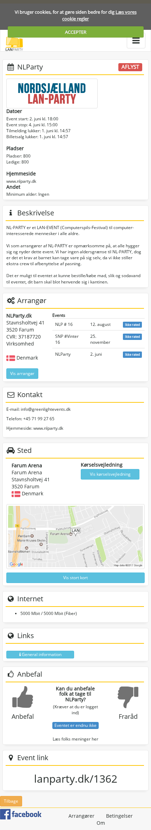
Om (101, 822)
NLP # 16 (64, 324)
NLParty (63, 354)
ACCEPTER (75, 32)
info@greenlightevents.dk (46, 409)
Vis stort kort (75, 578)
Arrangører (81, 815)
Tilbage (11, 801)
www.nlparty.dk (21, 181)
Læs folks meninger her (75, 739)
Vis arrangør (22, 373)
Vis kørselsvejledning (110, 474)
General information (41, 654)
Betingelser (119, 815)
